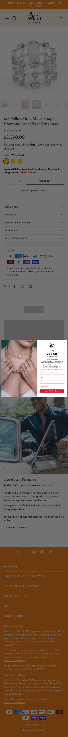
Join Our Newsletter (52, 391)
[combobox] (42, 381)
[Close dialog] (64, 342)
